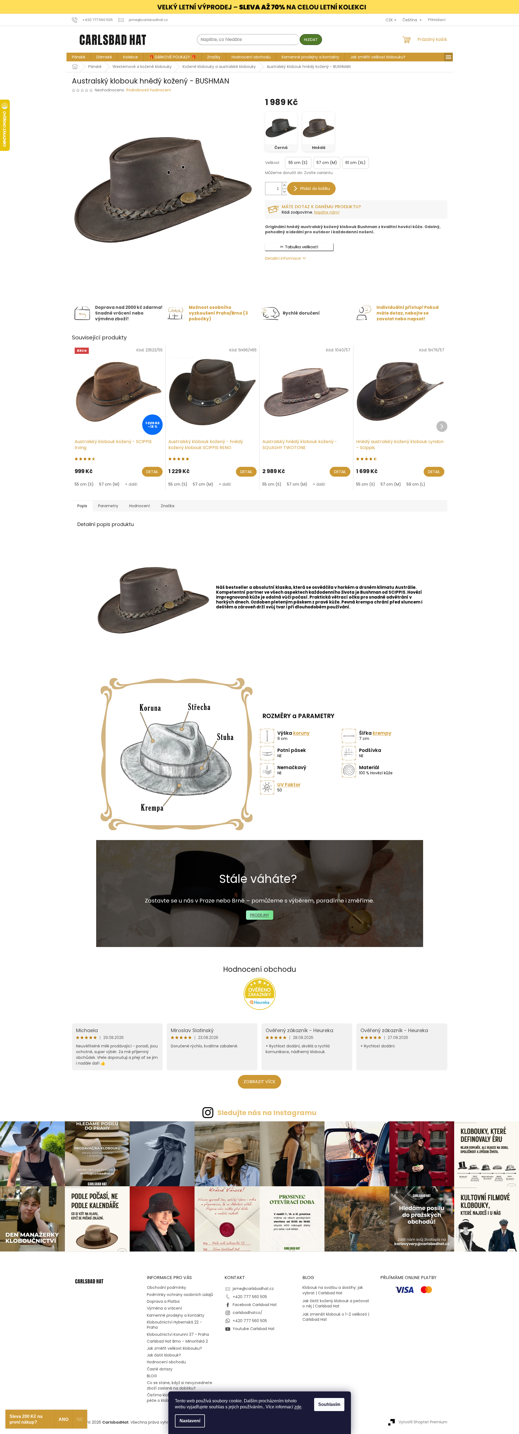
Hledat (311, 39)
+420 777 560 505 (250, 1296)
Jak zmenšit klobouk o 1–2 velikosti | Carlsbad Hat (335, 1317)
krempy (382, 733)
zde (297, 1407)
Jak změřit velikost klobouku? (174, 1348)
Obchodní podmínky (166, 1287)
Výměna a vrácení (164, 1308)
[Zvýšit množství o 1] (284, 185)
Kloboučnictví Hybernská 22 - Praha (174, 1324)
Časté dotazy (159, 1369)
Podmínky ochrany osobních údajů (180, 1294)
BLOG (152, 1376)
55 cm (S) (84, 484)
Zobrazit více (259, 1082)
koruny (301, 733)
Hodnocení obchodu (259, 969)
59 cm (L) (415, 484)
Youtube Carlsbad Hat (254, 1328)
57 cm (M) (109, 484)
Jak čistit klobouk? (164, 1355)
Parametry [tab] (108, 506)
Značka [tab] (167, 506)
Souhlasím (329, 1404)
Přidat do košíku (315, 188)
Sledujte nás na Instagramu (267, 1113)
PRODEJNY (259, 915)
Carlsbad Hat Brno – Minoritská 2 (177, 1341)
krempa (364, 602)
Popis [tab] (82, 506)
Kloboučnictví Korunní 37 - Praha (178, 1334)
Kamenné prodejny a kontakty (175, 1315)
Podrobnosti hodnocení (148, 90)
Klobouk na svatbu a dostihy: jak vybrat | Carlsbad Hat (332, 1290)
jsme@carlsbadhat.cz (253, 1288)
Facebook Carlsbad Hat (255, 1304)
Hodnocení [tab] (139, 506)
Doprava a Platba (163, 1301)
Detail (152, 471)
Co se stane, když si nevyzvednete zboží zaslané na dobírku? (179, 1385)
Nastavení (190, 1420)
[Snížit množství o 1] (284, 192)
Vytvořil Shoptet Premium (423, 1422)
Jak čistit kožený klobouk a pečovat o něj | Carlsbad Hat (335, 1303)
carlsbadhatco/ (247, 1312)
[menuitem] (78, 57)
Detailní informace (283, 258)
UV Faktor (289, 784)
